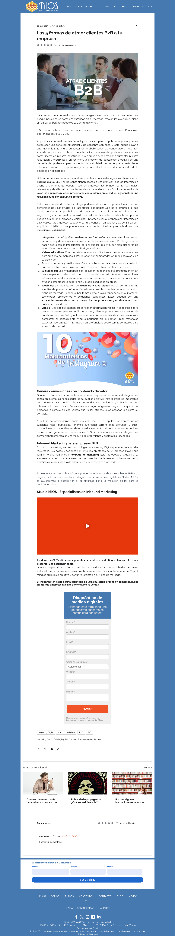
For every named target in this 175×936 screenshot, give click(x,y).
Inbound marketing (66, 732)
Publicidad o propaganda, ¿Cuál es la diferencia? (86, 801)
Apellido (74, 866)
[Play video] (87, 526)
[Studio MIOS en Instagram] (87, 917)
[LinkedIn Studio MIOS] (98, 917)
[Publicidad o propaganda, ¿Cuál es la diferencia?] (87, 783)
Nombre (35, 866)
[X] (82, 917)
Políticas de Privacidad (88, 934)
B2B (89, 732)
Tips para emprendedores (89, 739)
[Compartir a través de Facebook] (38, 748)
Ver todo (148, 767)
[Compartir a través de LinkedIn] (51, 748)
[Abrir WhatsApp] (168, 929)
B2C (81, 732)
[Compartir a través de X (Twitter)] (45, 748)
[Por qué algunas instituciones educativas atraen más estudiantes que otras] (132, 783)
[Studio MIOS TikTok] (93, 917)
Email (109, 866)
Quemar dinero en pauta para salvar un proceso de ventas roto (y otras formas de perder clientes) (42, 801)
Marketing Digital (46, 732)
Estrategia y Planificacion (65, 739)
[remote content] (87, 658)
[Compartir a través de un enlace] (58, 748)
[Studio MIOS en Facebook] (76, 917)
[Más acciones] (136, 26)
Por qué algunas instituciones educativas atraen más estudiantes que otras (131, 801)
